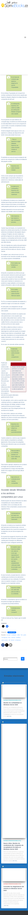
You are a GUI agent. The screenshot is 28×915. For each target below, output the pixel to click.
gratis (24, 635)
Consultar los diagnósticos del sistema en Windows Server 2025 (14, 888)
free (22, 635)
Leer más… (9, 716)
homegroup (4, 637)
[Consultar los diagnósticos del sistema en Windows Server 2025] (14, 873)
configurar (13, 635)
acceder (8, 635)
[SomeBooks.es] (12, 37)
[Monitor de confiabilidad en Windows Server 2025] (14, 689)
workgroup (18, 640)
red (9, 640)
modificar (18, 637)
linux (9, 637)
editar (18, 635)
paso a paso (5, 640)
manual (13, 637)
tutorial (12, 640)
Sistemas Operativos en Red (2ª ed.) (12, 700)
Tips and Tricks (11, 632)
